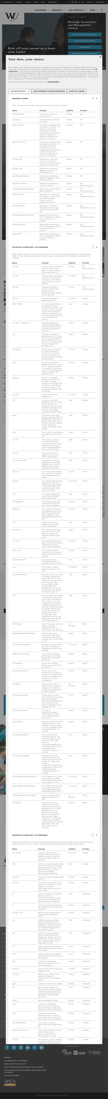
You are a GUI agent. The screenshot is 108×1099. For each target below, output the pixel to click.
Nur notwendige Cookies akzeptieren (49, 91)
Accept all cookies (77, 91)
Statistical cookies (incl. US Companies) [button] (30, 247)
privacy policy (53, 82)
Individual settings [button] (18, 91)
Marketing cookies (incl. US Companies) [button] (30, 835)
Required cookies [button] (20, 98)
